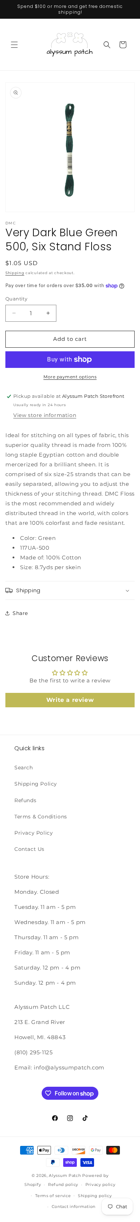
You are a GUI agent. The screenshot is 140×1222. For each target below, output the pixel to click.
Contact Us (29, 849)
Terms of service (53, 1195)
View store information (44, 415)
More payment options (70, 376)
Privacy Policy (33, 833)
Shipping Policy (35, 784)
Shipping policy (95, 1195)
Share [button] (20, 613)
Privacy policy (100, 1184)
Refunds (25, 800)
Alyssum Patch (65, 1175)
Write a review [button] (70, 699)
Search (23, 767)
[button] (14, 45)
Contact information (73, 1206)
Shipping (14, 273)
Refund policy (63, 1184)
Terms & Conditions (40, 816)
